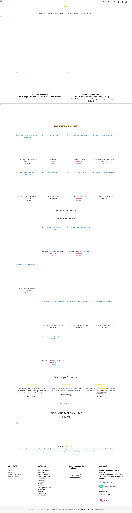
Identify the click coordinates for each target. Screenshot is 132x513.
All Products (48, 13)
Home (40, 13)
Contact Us (90, 13)
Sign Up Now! (75, 475)
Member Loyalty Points (63, 13)
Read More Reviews (66, 403)
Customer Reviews (79, 13)
